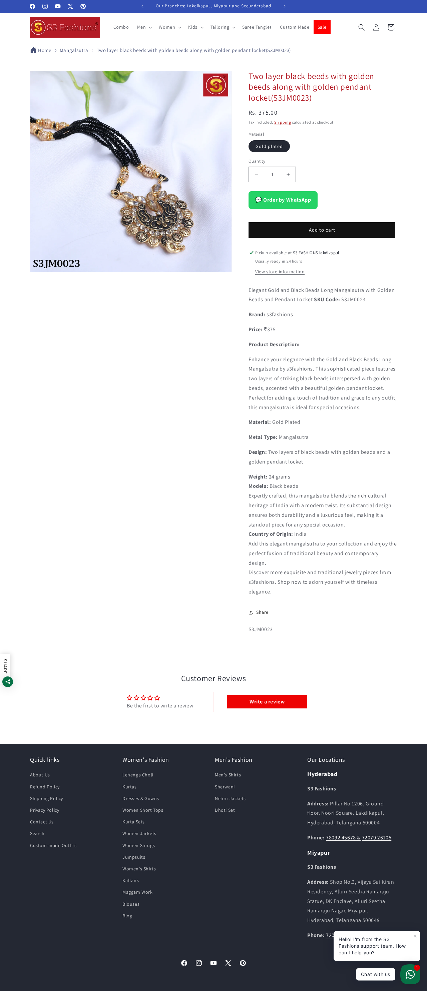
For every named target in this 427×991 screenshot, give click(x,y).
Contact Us (42, 822)
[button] (144, 27)
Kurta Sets (133, 822)
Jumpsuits (133, 857)
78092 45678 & (343, 837)
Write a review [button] (267, 701)
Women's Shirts (139, 869)
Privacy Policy (44, 810)
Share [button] (262, 612)
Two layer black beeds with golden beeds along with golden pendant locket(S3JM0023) (194, 50)
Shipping (282, 122)
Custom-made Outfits (53, 845)
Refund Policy (45, 787)
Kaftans (130, 880)
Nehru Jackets (230, 798)
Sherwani (225, 787)
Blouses (130, 904)
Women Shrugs (138, 845)
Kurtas (129, 787)
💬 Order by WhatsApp (283, 199)
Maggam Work (137, 892)
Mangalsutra (74, 50)
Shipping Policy (46, 798)
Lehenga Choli (137, 775)
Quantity (257, 161)
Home (44, 50)
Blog (127, 916)
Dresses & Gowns (140, 798)
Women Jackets (139, 834)
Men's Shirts (228, 775)
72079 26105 (377, 837)
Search (37, 834)
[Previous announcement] (142, 6)
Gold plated (269, 146)
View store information (280, 272)
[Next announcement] (284, 6)
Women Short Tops (142, 810)
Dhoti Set (225, 810)
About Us (40, 775)
